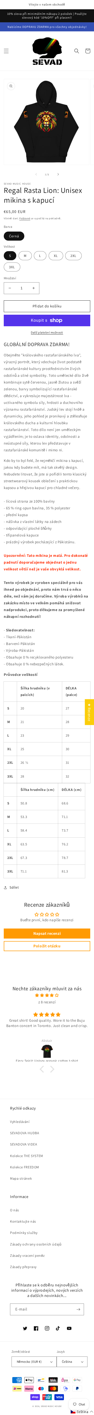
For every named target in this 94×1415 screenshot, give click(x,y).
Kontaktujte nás (23, 1221)
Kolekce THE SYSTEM (26, 1156)
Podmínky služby (24, 1232)
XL (56, 255)
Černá (14, 236)
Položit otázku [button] (46, 946)
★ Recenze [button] (89, 712)
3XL (12, 267)
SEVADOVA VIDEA (23, 1144)
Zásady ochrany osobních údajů (35, 1244)
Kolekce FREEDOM (24, 1167)
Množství (10, 278)
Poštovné (24, 218)
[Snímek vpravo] (58, 174)
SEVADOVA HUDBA (24, 1133)
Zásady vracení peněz (27, 1255)
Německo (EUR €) (29, 1361)
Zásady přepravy (23, 1267)
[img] (47, 995)
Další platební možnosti (47, 332)
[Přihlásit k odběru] (78, 1309)
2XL (73, 255)
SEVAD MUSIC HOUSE (51, 1406)
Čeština (67, 1361)
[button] (6, 51)
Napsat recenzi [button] (47, 933)
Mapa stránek (21, 1178)
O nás (14, 1210)
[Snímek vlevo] (36, 174)
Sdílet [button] (14, 887)
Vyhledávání (20, 1121)
